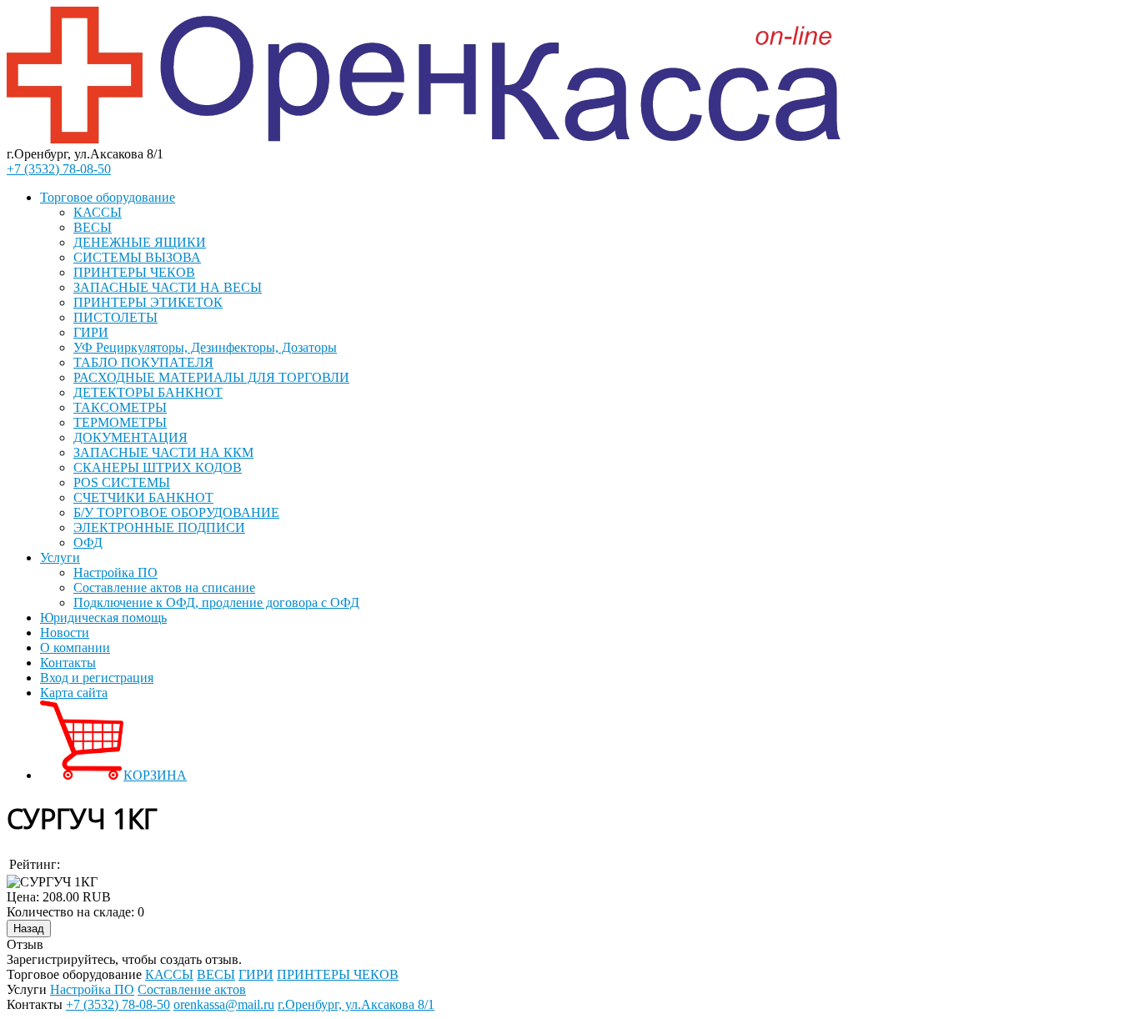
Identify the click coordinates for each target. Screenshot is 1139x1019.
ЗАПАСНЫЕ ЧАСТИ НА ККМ (163, 452)
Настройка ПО (115, 572)
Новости (64, 632)
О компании (75, 647)
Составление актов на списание (164, 587)
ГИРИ (90, 332)
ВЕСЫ (92, 227)
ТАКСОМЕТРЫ (120, 407)
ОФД (88, 542)
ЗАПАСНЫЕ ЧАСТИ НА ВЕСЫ (167, 287)
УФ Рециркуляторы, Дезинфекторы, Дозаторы (205, 347)
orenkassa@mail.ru (223, 1004)
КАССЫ (97, 212)
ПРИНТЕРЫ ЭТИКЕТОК (148, 302)
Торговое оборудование (107, 197)
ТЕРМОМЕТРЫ (120, 422)
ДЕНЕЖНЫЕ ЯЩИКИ (139, 242)
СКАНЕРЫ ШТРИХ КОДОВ (157, 467)
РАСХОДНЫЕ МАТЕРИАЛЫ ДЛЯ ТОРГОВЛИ (211, 377)
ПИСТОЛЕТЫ (115, 317)
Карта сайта (74, 692)
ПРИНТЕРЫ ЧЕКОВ (134, 272)
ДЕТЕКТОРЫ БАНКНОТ (148, 392)
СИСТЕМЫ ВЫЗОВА (137, 257)
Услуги (60, 557)
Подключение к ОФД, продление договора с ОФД (216, 602)
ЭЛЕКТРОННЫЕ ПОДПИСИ (159, 527)
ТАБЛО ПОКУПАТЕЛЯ (143, 362)
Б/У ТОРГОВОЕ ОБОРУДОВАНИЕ (176, 512)
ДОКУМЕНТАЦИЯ (130, 437)
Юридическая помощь (103, 617)
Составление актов (192, 989)
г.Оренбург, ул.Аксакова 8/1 (356, 1004)
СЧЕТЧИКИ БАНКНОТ (143, 497)
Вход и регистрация (96, 677)
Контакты (68, 662)
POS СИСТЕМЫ (121, 482)
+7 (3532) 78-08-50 (59, 169)
